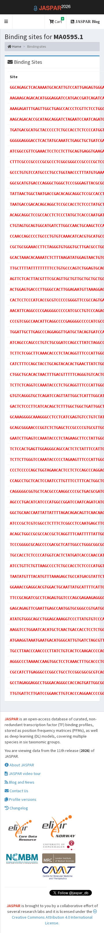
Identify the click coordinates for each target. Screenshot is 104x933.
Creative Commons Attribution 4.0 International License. (52, 920)
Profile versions (22, 799)
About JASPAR (21, 764)
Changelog (18, 808)
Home (16, 46)
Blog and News (21, 782)
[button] (6, 21)
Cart (58, 20)
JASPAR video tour (24, 773)
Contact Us (18, 790)
